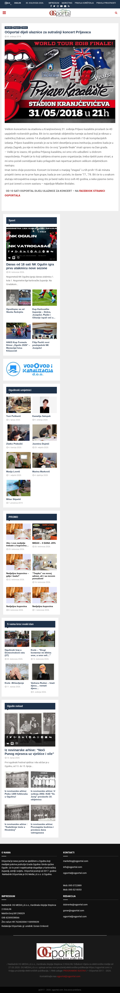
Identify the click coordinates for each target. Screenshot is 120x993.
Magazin (17, 27)
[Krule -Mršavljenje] (17, 672)
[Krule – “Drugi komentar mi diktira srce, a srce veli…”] (43, 639)
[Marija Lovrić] (18, 460)
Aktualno (8, 27)
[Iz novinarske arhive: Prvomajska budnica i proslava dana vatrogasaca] (43, 813)
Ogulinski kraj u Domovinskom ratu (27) (15, 653)
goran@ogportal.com (73, 910)
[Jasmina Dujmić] (44, 432)
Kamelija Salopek (41, 416)
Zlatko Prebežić (14, 443)
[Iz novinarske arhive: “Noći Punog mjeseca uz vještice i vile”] (30, 730)
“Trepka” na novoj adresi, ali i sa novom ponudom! (43, 576)
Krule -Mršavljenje (14, 683)
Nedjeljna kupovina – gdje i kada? (17, 574)
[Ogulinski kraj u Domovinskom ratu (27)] (17, 639)
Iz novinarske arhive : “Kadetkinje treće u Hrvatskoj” (16, 827)
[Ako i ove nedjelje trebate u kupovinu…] (18, 532)
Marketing (67, 3)
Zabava (24, 27)
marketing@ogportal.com (75, 861)
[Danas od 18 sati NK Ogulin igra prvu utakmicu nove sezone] (31, 244)
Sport (12, 220)
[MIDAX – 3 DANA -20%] (44, 532)
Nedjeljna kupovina (16, 606)
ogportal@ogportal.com (75, 873)
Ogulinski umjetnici (20, 390)
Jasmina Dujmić (40, 443)
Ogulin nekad (15, 706)
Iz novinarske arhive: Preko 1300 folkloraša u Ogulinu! (16, 794)
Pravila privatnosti (106, 3)
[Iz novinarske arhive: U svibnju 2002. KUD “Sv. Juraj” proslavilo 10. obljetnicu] (43, 779)
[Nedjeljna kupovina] (18, 595)
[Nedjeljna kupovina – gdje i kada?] (18, 562)
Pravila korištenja (84, 3)
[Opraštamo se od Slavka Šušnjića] (18, 297)
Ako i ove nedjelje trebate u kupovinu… (17, 544)
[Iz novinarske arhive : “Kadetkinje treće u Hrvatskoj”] (17, 813)
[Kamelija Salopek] (44, 405)
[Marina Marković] (44, 460)
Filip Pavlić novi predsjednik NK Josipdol (40, 345)
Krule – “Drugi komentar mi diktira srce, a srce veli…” (41, 653)
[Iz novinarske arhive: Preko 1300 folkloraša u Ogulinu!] (17, 779)
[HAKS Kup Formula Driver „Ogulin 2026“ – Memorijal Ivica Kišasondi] (18, 330)
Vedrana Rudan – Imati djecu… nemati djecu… (43, 686)
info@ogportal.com (72, 867)
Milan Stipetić (13, 499)
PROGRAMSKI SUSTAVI (74, 970)
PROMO (13, 517)
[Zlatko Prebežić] (18, 432)
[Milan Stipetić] (18, 488)
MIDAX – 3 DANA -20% (44, 543)
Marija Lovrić (13, 471)
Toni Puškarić (13, 416)
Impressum (54, 3)
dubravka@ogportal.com (75, 904)
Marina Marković (41, 471)
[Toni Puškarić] (18, 405)
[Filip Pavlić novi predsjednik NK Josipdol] (44, 330)
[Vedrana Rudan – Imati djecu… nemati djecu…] (43, 672)
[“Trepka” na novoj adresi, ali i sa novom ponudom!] (44, 562)
